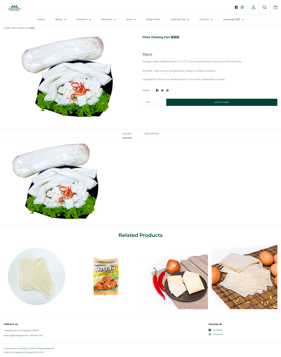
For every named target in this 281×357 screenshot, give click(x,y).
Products (107, 19)
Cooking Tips (178, 19)
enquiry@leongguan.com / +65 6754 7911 (23, 335)
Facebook (217, 330)
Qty (148, 102)
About (59, 19)
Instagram (218, 334)
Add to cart (221, 102)
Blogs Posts (153, 19)
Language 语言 (232, 19)
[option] (68, 76)
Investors (82, 19)
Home (41, 19)
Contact (205, 19)
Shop (129, 19)
